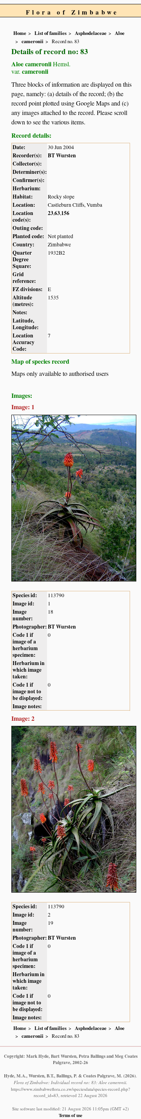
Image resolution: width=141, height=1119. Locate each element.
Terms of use (70, 1115)
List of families (50, 32)
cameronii (32, 41)
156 (65, 213)
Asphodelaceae (91, 32)
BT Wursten (62, 155)
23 (50, 213)
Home (19, 32)
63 (57, 213)
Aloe (120, 32)
